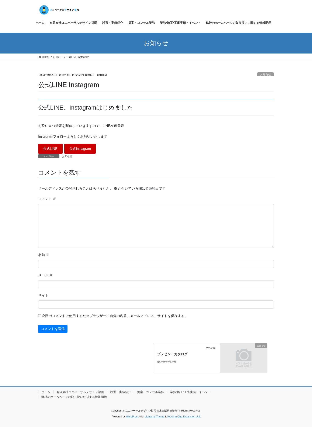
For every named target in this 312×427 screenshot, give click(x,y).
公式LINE (50, 149)
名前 (43, 255)
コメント (47, 199)
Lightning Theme (154, 416)
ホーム (45, 392)
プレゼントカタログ (172, 354)
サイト (43, 295)
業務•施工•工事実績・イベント (190, 392)
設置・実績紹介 (120, 392)
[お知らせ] (243, 357)
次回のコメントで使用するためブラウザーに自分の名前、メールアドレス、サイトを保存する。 (115, 316)
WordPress (132, 416)
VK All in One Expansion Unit (184, 416)
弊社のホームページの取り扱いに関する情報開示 (74, 397)
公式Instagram (80, 149)
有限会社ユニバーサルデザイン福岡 (80, 392)
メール (45, 275)
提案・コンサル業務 (150, 392)
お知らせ (265, 74)
